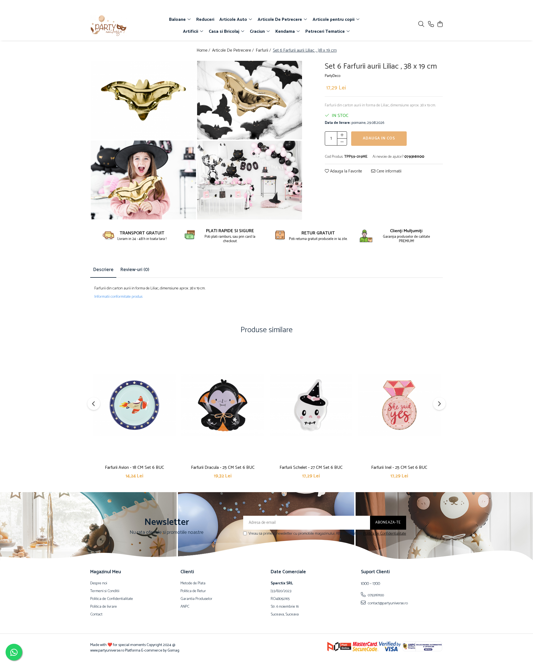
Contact (96, 614)
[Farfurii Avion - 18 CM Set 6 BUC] (134, 405)
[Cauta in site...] (421, 24)
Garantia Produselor (196, 599)
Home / (204, 50)
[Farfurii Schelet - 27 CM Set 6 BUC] (311, 405)
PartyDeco (332, 76)
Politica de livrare (103, 607)
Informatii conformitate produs (118, 296)
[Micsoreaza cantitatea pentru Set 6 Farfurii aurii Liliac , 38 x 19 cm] (342, 142)
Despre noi (98, 583)
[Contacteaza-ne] (431, 24)
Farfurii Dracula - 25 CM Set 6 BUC (223, 467)
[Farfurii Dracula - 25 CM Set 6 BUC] (222, 405)
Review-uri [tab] (134, 270)
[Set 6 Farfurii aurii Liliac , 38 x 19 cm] (143, 100)
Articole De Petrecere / (233, 50)
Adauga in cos (379, 138)
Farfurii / (264, 50)
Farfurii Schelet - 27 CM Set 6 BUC (311, 467)
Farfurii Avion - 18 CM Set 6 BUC (134, 467)
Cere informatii (388, 171)
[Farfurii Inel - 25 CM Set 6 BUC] (399, 405)
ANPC (184, 607)
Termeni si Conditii (104, 591)
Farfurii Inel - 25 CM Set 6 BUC (399, 467)
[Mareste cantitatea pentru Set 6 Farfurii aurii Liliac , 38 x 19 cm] (342, 135)
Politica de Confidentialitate (384, 533)
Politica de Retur (193, 591)
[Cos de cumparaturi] (440, 24)
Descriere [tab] (103, 270)
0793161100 (375, 595)
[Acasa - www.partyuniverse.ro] (122, 25)
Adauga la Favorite (345, 171)
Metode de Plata (192, 583)
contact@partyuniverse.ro (387, 603)
